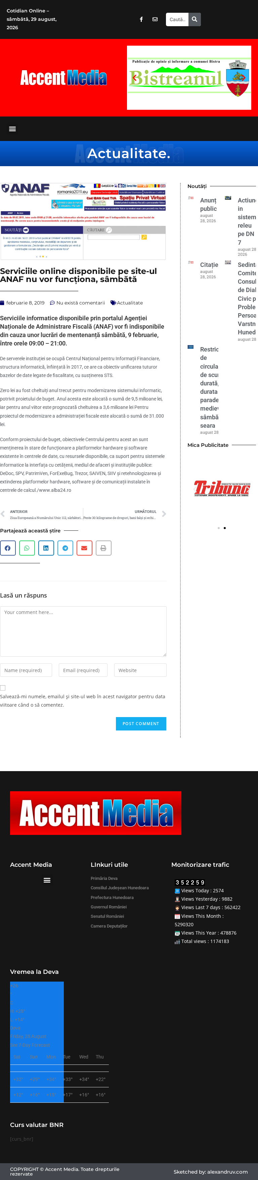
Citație (209, 264)
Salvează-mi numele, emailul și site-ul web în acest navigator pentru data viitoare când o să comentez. (82, 700)
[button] (134, 78)
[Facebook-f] (141, 19)
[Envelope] (155, 19)
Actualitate (127, 153)
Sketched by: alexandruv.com (211, 1172)
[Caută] (194, 19)
